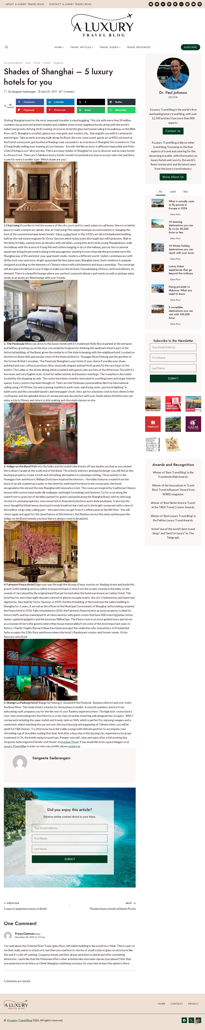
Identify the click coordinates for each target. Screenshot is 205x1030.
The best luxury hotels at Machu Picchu (112, 906)
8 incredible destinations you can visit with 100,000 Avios (181, 313)
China (36, 63)
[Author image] (5, 91)
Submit (69, 859)
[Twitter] (163, 4)
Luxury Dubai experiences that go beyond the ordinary (181, 270)
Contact (177, 1004)
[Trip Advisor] (181, 4)
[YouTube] (193, 4)
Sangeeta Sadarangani (24, 92)
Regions (58, 63)
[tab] (160, 191)
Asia (28, 63)
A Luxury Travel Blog (19, 1020)
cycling (67, 234)
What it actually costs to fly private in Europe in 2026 (181, 205)
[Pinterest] (175, 4)
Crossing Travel (69, 742)
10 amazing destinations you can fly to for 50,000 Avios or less (181, 227)
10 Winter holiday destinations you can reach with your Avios (181, 249)
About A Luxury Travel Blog (25, 4)
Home (161, 1004)
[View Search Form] (6, 47)
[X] (191, 1020)
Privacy (193, 1004)
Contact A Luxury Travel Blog (70, 4)
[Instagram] (187, 4)
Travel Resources (139, 47)
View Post (176, 215)
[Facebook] (157, 4)
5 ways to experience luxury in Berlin (25, 906)
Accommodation (13, 63)
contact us (74, 746)
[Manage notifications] (196, 1021)
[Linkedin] (169, 4)
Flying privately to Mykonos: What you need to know (180, 290)
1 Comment (68, 92)
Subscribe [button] (190, 47)
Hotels (47, 63)
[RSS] (199, 4)
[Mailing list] (151, 4)
